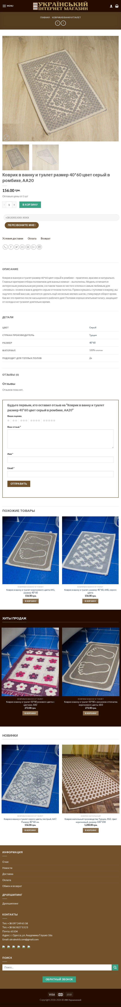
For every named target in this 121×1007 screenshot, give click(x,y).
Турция (93, 335)
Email (10, 468)
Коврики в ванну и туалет (66, 17)
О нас (5, 861)
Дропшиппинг (10, 903)
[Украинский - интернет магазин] (60, 6)
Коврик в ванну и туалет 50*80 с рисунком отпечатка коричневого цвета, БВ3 (90, 703)
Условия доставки (12, 238)
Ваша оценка (14, 416)
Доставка (7, 873)
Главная (45, 17)
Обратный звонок (59, 979)
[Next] (112, 88)
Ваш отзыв (14, 426)
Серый (92, 327)
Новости (7, 867)
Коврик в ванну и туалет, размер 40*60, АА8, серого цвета (90, 591)
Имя (10, 454)
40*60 (92, 342)
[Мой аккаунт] (111, 6)
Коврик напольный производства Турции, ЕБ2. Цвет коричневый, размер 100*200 (91, 820)
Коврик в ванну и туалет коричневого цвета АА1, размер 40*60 (30, 591)
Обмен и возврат (12, 885)
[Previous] (9, 88)
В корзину (30, 204)
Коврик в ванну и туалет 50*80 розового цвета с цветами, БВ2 (30, 703)
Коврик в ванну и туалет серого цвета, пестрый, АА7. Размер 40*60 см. (30, 820)
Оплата (32, 238)
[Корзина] (117, 6)
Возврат (45, 238)
